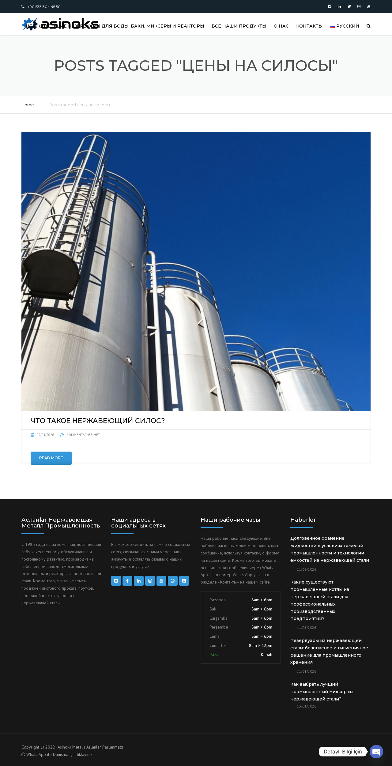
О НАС (281, 26)
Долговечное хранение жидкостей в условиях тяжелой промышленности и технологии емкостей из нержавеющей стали (329, 549)
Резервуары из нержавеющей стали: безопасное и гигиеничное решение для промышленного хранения (329, 651)
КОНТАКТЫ (309, 26)
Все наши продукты (239, 26)
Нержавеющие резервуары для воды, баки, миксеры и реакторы (115, 26)
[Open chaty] (376, 751)
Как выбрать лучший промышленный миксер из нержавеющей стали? (321, 692)
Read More (51, 458)
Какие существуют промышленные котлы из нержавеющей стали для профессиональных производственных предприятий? (319, 600)
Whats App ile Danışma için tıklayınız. (59, 754)
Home (27, 104)
